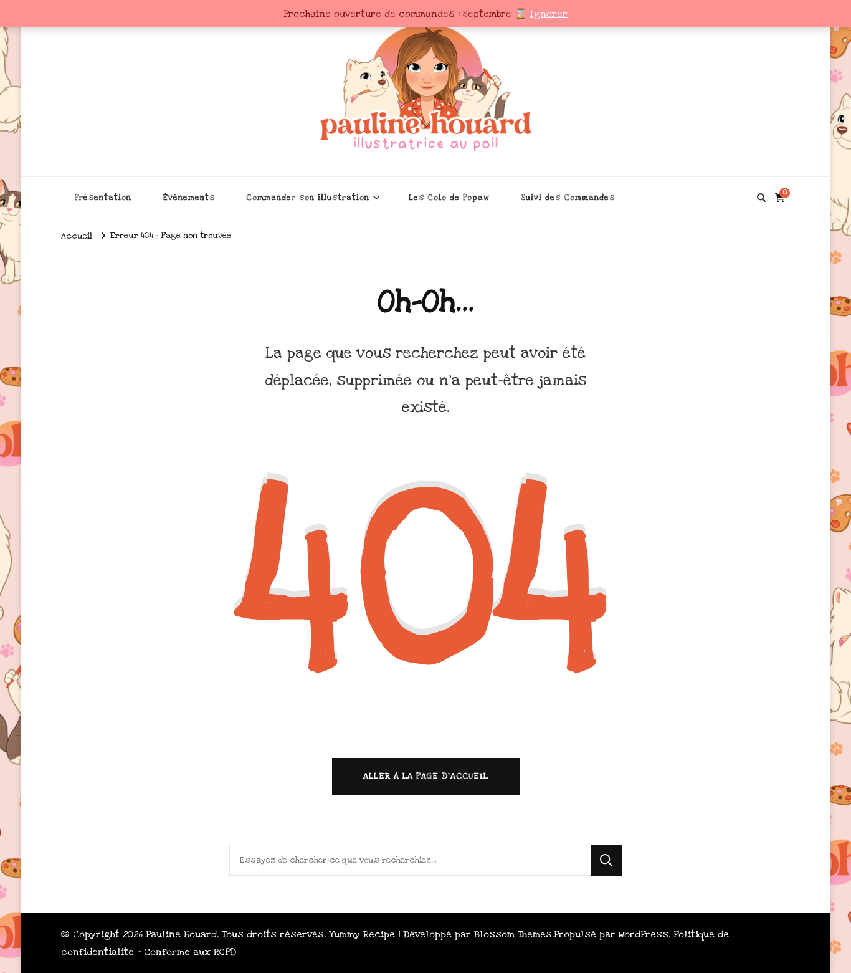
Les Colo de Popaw (449, 198)
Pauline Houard (181, 934)
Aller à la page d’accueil (425, 776)
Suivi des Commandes (568, 198)
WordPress (643, 934)
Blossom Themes (513, 934)
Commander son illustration (307, 198)
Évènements (189, 198)
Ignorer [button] (549, 13)
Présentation (103, 198)
